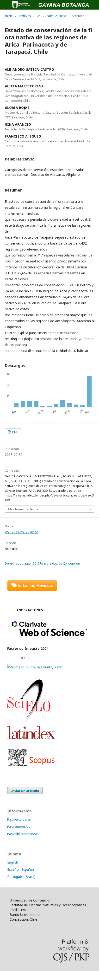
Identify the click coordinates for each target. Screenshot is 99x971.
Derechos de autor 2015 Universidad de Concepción (42, 563)
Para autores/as (18, 826)
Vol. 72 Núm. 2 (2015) (51, 16)
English (12, 862)
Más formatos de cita (23, 509)
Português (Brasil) (21, 876)
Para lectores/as (19, 819)
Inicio (9, 16)
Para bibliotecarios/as (22, 834)
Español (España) (20, 869)
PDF (15, 432)
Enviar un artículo (25, 791)
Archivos (25, 16)
